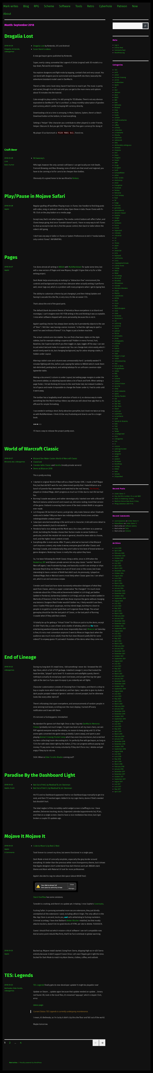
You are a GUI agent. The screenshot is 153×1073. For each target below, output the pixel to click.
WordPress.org (120, 53)
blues (116, 112)
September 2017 (120, 779)
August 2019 (119, 721)
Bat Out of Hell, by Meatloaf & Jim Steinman (51, 785)
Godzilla (117, 215)
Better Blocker (73, 920)
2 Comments (9, 852)
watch (117, 456)
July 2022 (118, 633)
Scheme (49, 6)
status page (38, 1005)
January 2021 (119, 679)
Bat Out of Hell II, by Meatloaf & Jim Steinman (52, 788)
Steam (117, 409)
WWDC (117, 469)
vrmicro (117, 446)
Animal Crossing (120, 77)
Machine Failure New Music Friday (127, 501)
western (117, 459)
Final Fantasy (119, 195)
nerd (116, 311)
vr (115, 444)
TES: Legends (18, 975)
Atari (116, 90)
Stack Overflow (39, 897)
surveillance (119, 416)
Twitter (117, 431)
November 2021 (120, 653)
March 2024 (118, 583)
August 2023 (119, 601)
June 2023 (118, 606)
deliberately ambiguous (123, 145)
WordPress (118, 464)
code (116, 122)
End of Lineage (20, 657)
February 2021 (119, 676)
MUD (116, 301)
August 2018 (119, 751)
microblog (118, 276)
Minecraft (118, 278)
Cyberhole (105, 6)
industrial (118, 235)
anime (117, 80)
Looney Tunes (119, 266)
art (115, 87)
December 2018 (120, 741)
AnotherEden (119, 82)
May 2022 (118, 638)
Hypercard (118, 230)
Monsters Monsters (121, 288)
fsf (115, 200)
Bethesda (8, 988)
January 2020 (119, 709)
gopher (117, 220)
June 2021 (118, 666)
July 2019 (118, 724)
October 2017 (119, 776)
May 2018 (118, 759)
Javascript (118, 250)
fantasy (117, 190)
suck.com (118, 411)
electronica (118, 180)
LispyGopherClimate (121, 263)
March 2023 (118, 613)
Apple (6, 209)
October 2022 (119, 626)
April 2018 (118, 761)
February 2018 (119, 766)
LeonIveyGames (120, 521)
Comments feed (120, 50)
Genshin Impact (120, 213)
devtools (117, 148)
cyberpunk (118, 140)
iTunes (117, 243)
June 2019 (118, 726)
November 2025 (120, 556)
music (12, 788)
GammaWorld (119, 210)
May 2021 (118, 669)
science (117, 381)
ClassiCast (37, 462)
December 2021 (120, 651)
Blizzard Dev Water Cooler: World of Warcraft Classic (55, 458)
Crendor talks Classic (42, 465)
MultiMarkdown (75, 267)
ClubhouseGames (121, 120)
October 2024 (119, 573)
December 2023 (120, 591)
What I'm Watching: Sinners (124, 499)
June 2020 (118, 696)
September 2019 (120, 719)
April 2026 (118, 551)
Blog (26, 6)
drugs (117, 165)
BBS (116, 100)
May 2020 (118, 699)
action (117, 75)
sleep (116, 388)
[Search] (145, 26)
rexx (116, 363)
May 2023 (118, 608)
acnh (116, 72)
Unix (116, 436)
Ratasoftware (119, 523)
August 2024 (119, 576)
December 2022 (120, 621)
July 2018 (118, 754)
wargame (118, 454)
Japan (117, 245)
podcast (117, 343)
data (116, 143)
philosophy (118, 336)
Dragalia (7, 49)
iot (115, 238)
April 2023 (118, 611)
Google (117, 218)
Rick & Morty (119, 366)
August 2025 (119, 561)
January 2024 (119, 588)
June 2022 (118, 636)
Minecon (91, 629)
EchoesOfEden (120, 173)
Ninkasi (75, 178)
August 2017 (119, 781)
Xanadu (117, 474)
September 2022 (120, 628)
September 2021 (120, 658)
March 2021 (118, 674)
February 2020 (119, 706)
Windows (118, 461)
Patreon (122, 6)
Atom (116, 95)
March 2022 (118, 643)
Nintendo (15, 49)
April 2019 (118, 731)
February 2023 (119, 616)
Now (135, 6)
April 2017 (118, 791)
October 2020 (119, 686)
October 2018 (119, 746)
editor (117, 175)
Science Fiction (120, 383)
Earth (116, 170)
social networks (120, 391)
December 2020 (120, 681)
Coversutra (98, 904)
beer (6, 165)
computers (118, 130)
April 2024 (118, 581)
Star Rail (117, 401)
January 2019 (119, 739)
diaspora (118, 150)
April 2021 (118, 671)
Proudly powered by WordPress (31, 1062)
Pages (10, 257)
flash (116, 198)
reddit (117, 358)
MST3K (117, 298)
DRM (116, 163)
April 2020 (118, 701)
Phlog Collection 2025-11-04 (124, 504)
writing (117, 466)
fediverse (118, 193)
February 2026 (119, 553)
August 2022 (119, 631)
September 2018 (120, 749)
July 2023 (118, 603)
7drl (116, 70)
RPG (36, 6)
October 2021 (119, 656)
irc (115, 240)
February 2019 (119, 736)
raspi (116, 353)
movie (117, 291)
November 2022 (120, 623)
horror (117, 225)
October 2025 (119, 558)
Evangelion (118, 185)
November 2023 (120, 593)
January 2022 (119, 648)
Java (116, 248)
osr (116, 321)
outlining (118, 323)
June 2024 (118, 578)
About (7, 13)
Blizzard (7, 462)
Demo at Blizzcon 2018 (42, 468)
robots (117, 371)
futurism (117, 205)
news (116, 313)
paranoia (118, 326)
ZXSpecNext (119, 476)
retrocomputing (120, 361)
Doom (116, 155)
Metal (116, 273)
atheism (117, 92)
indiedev (118, 233)
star (13, 462)
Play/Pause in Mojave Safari (34, 196)
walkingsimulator (121, 449)
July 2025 (118, 563)
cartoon (117, 117)
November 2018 (120, 744)
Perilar (117, 333)
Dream (117, 160)
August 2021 (119, 661)
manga (117, 268)
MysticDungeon (120, 308)
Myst (116, 306)
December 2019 (120, 711)
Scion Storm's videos (42, 49)
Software (64, 6)
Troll (116, 426)
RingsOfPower (119, 368)
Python (117, 348)
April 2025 (118, 566)
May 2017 (118, 789)
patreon (117, 331)
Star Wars (118, 406)
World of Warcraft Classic (31, 449)
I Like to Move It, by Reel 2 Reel (46, 846)
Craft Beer (10, 149)
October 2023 (119, 596)
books (117, 115)
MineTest (118, 281)
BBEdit (61, 267)
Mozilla (117, 293)
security (117, 386)
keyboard (118, 255)
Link (6, 161)
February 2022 (119, 646)
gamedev (118, 208)
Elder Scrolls (17, 988)
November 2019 (120, 714)
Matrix (117, 271)
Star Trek (117, 404)
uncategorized (119, 434)
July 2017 (117, 784)
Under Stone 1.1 (120, 494)
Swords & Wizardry (121, 421)
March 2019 (118, 734)
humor (11, 165)
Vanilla (58, 465)
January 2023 (119, 618)
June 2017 (118, 786)
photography (119, 341)
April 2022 (118, 641)
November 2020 (120, 684)
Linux (116, 260)
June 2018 (118, 756)
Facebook (118, 188)
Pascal (117, 328)
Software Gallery (131, 526)
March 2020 (118, 704)
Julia (116, 253)
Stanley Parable (120, 396)
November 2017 (120, 774)
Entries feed (119, 48)
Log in (117, 45)
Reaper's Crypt (120, 356)
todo (116, 424)
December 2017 (120, 771)
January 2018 (119, 769)
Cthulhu (117, 135)
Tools (78, 6)
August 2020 (119, 691)
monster (117, 286)
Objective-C (119, 318)
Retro (90, 6)
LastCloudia (119, 258)
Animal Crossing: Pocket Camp (52, 737)
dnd (116, 153)
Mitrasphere (119, 283)
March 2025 (118, 568)
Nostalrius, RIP (39, 562)
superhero (118, 414)
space (117, 394)
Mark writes (10, 6)
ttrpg (116, 429)
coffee (117, 125)
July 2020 (118, 694)
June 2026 (118, 548)
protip (117, 346)
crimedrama (119, 132)
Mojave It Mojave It (24, 836)
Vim (116, 441)
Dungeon (118, 168)
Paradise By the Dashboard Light (39, 775)
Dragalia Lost (18, 36)
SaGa (116, 376)
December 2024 (120, 571)
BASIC (116, 97)
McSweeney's (38, 158)
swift (116, 419)
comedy (117, 127)
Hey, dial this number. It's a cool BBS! (128, 496)
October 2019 (119, 716)
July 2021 (117, 663)
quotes (117, 351)
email (116, 183)
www (116, 471)
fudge (117, 203)
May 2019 (118, 729)
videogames (9, 51)
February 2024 (119, 586)
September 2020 (120, 689)
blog (116, 110)
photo (117, 338)
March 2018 (118, 764)
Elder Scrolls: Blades (54, 757)
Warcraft (117, 451)
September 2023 (120, 598)
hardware (118, 223)
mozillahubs (119, 296)
